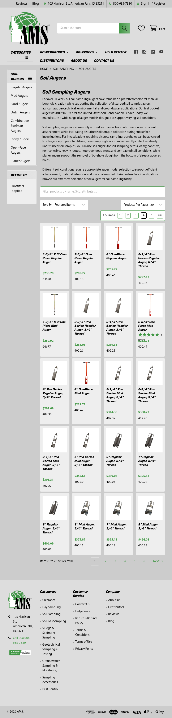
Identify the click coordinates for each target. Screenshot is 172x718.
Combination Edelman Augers (20, 126)
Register (159, 3)
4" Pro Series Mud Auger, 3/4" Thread (84, 461)
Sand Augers (19, 104)
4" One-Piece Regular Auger (116, 256)
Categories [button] (21, 52)
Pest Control (50, 689)
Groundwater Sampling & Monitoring (51, 666)
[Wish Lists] (142, 28)
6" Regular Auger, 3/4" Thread (115, 461)
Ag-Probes (85, 52)
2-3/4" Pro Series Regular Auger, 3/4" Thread (85, 327)
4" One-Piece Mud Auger (83, 391)
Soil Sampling (51, 614)
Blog (35, 3)
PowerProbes (52, 52)
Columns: (109, 215)
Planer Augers (20, 161)
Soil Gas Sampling (54, 621)
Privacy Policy (84, 649)
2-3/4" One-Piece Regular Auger (84, 258)
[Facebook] (136, 51)
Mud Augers (19, 96)
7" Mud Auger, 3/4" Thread (116, 526)
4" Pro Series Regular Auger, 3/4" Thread (53, 393)
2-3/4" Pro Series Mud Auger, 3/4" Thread (146, 395)
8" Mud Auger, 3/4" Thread (148, 526)
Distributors (52, 60)
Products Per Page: (136, 205)
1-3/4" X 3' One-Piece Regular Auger (54, 258)
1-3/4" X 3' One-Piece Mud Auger (54, 326)
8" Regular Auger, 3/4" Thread (51, 528)
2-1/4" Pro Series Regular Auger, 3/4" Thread (149, 260)
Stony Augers (20, 139)
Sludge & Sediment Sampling (48, 633)
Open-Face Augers (18, 150)
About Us (79, 60)
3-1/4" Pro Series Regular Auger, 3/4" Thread (117, 327)
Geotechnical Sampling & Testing (51, 649)
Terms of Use (83, 642)
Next (156, 561)
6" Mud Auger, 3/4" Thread (84, 526)
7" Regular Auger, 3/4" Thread (146, 461)
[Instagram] (144, 51)
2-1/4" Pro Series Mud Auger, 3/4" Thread (115, 395)
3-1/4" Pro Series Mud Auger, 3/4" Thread (51, 462)
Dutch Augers (20, 112)
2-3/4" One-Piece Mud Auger (147, 326)
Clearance (49, 600)
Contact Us (104, 60)
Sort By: (47, 205)
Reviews (21, 3)
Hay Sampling (51, 607)
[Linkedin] (153, 51)
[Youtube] (161, 51)
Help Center (115, 52)
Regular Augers (21, 87)
